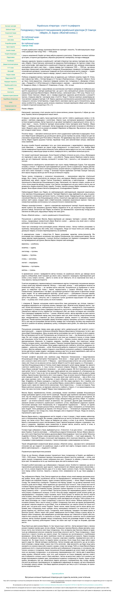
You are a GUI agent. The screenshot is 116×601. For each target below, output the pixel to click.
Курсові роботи (58, 574)
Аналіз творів (10, 50)
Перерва (10, 88)
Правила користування (10, 95)
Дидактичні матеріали (10, 64)
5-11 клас (10, 68)
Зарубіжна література (10, 99)
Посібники (10, 61)
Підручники (10, 57)
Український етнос (10, 85)
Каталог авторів (10, 26)
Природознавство (10, 106)
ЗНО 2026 (10, 40)
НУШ (10, 102)
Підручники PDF (10, 78)
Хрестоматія (10, 47)
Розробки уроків (10, 43)
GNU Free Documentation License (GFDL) (91, 585)
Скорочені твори (10, 33)
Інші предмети (10, 109)
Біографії (10, 71)
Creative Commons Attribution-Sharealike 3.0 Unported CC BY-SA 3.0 (59, 585)
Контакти (10, 92)
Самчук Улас (27, 46)
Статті (11, 36)
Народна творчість (10, 81)
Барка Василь (28, 39)
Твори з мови (10, 74)
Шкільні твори (10, 29)
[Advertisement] (58, 12)
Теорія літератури (10, 54)
